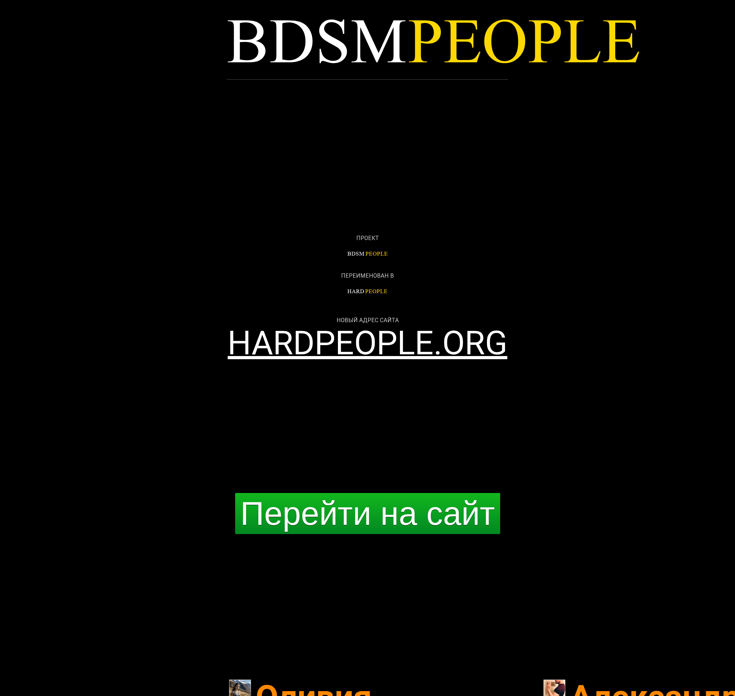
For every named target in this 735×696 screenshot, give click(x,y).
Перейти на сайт (367, 513)
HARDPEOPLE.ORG (367, 343)
